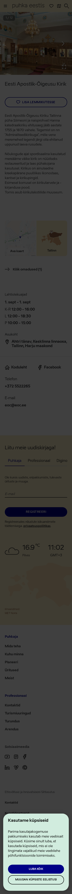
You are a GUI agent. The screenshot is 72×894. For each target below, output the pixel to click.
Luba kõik (36, 869)
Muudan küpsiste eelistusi (36, 879)
